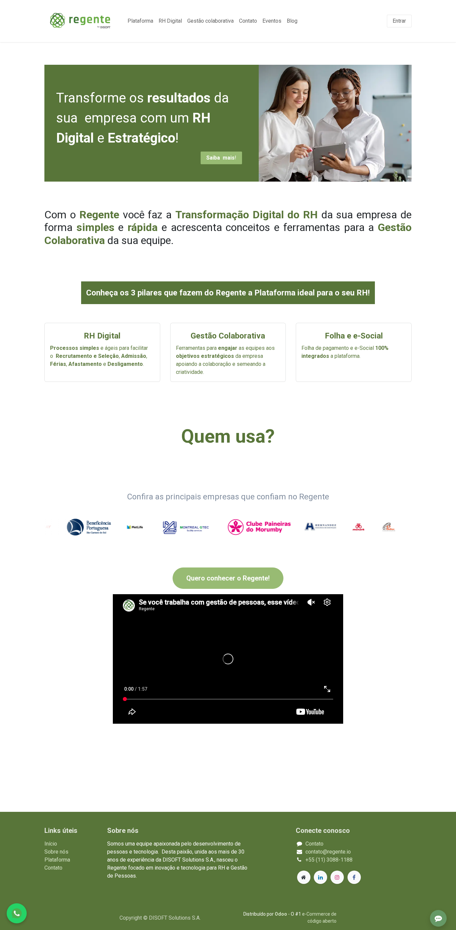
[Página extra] (303, 877)
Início (50, 844)
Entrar (399, 21)
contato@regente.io (328, 852)
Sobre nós (56, 852)
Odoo (281, 914)
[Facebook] (354, 877)
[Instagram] (337, 877)
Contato (53, 868)
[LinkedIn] (320, 877)
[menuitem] (140, 21)
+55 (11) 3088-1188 (329, 860)
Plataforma (57, 860)
